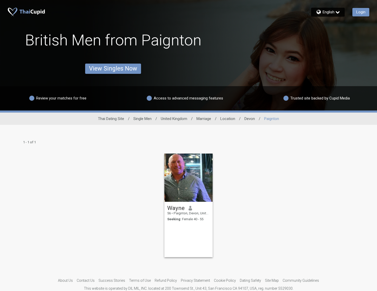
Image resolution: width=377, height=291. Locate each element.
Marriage (203, 118)
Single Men (142, 118)
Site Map (272, 280)
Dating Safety (250, 280)
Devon (249, 118)
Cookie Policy (225, 280)
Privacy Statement (195, 280)
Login (360, 12)
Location (227, 118)
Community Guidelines (301, 280)
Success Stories (111, 280)
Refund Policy (166, 280)
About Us (65, 280)
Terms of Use (140, 280)
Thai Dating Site (111, 118)
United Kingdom (174, 118)
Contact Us (86, 280)
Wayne (176, 208)
